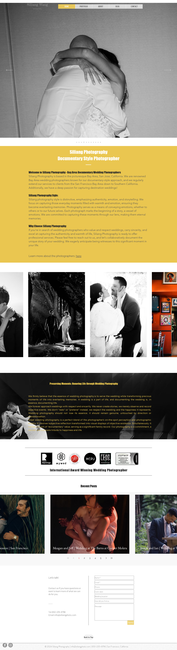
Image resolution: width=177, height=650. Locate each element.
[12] (81, 142)
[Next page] (106, 558)
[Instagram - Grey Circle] (10, 645)
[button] (83, 6)
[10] (100, 142)
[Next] (167, 70)
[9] (76, 142)
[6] (95, 142)
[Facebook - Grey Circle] (5, 645)
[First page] (68, 558)
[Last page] (111, 558)
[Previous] (9, 70)
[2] (86, 142)
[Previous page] (73, 558)
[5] (93, 142)
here (78, 256)
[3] (88, 142)
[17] (83, 142)
